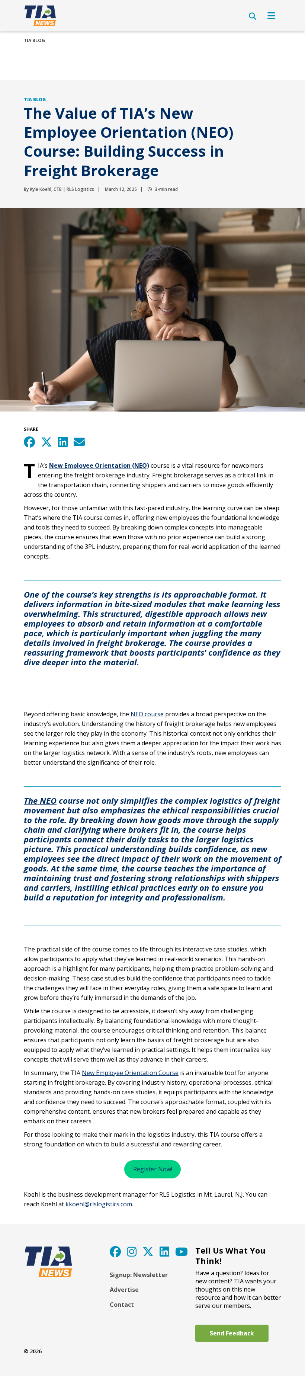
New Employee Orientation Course (130, 1073)
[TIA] (41, 15)
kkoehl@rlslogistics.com (98, 1204)
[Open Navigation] (271, 15)
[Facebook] (115, 1251)
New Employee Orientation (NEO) (99, 465)
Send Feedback (232, 1333)
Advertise (124, 1290)
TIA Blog (34, 40)
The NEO (40, 800)
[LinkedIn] (164, 1251)
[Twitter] (148, 1251)
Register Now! (152, 1169)
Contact (122, 1304)
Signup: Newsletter (139, 1275)
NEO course (147, 714)
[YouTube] (181, 1251)
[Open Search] (252, 16)
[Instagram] (132, 1251)
